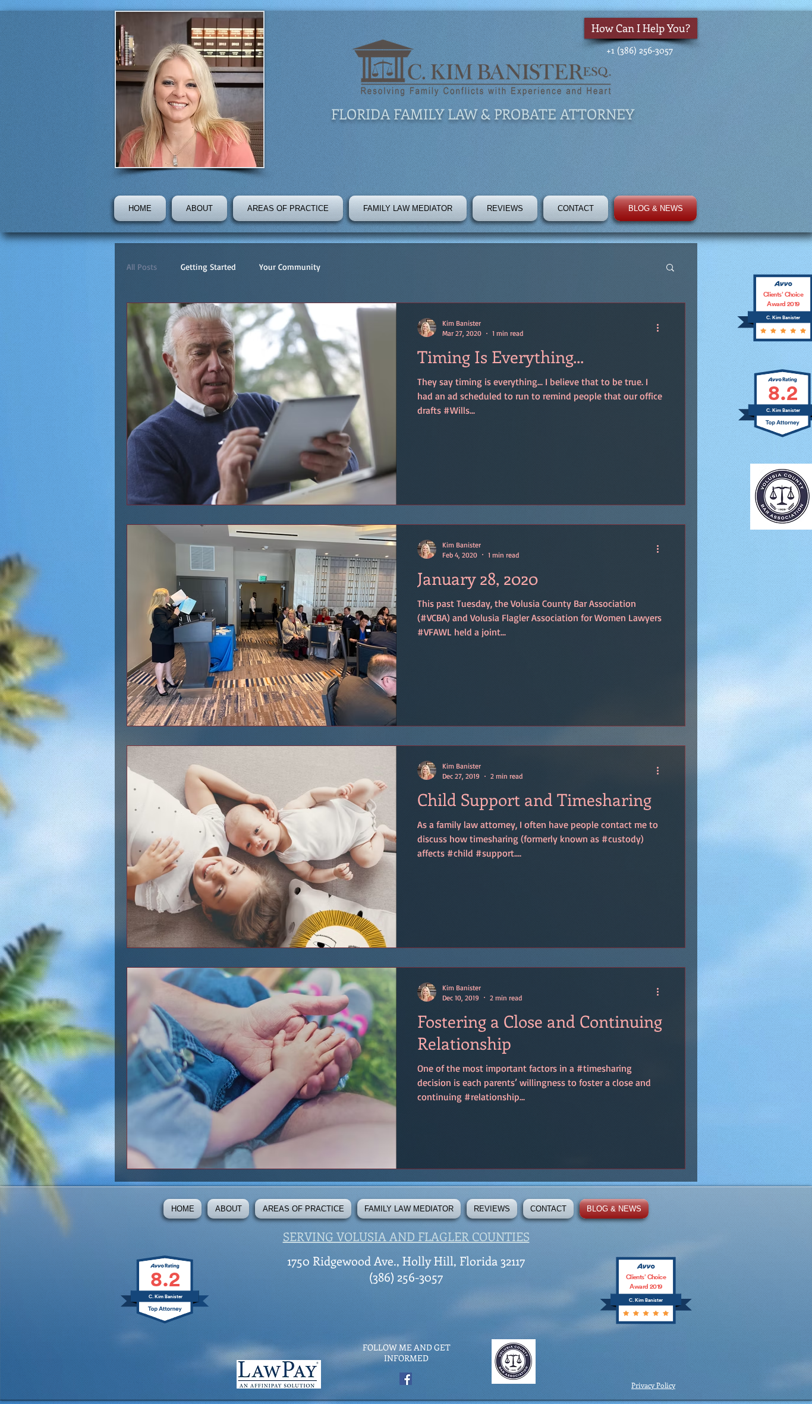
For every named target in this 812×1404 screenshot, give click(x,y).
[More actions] (661, 327)
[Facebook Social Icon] (405, 1378)
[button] (288, 208)
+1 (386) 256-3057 (639, 50)
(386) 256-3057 (406, 1276)
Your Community (289, 267)
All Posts (142, 267)
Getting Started (208, 267)
